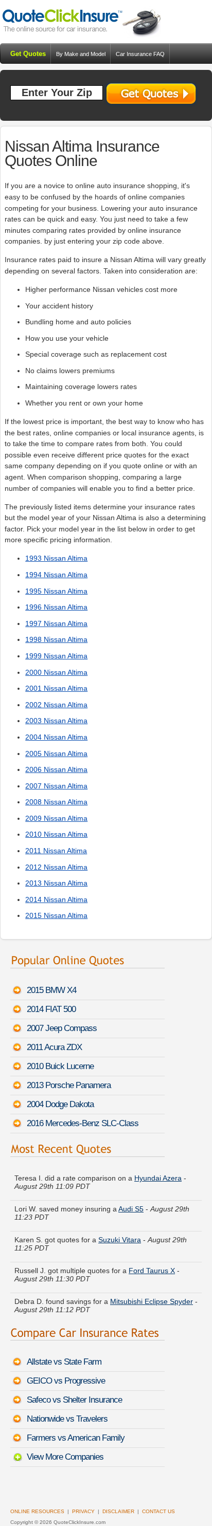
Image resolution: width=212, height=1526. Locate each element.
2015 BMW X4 (51, 990)
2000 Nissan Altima (56, 672)
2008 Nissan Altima (56, 802)
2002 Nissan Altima (56, 705)
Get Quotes (28, 54)
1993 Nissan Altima (56, 558)
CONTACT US (158, 1511)
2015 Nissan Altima (56, 915)
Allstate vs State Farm (64, 1362)
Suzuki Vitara (119, 1236)
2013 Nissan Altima (56, 883)
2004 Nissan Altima (56, 737)
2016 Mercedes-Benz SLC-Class (82, 1123)
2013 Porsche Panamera (69, 1085)
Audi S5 (131, 1205)
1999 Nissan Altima (56, 656)
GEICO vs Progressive (66, 1381)
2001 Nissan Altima (56, 688)
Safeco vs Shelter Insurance (74, 1400)
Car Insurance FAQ (140, 54)
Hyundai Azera (158, 1174)
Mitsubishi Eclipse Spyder (151, 1298)
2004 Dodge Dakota (60, 1104)
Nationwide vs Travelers (67, 1419)
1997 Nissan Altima (56, 623)
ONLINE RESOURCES (37, 1511)
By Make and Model (80, 54)
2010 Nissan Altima (56, 834)
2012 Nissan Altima (56, 867)
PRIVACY (83, 1511)
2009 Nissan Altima (56, 818)
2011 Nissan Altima (56, 851)
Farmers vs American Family (76, 1438)
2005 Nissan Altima (56, 753)
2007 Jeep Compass (62, 1028)
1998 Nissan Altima (56, 639)
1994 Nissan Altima (56, 575)
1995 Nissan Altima (56, 591)
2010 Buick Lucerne (60, 1066)
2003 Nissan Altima (56, 720)
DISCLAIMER (118, 1511)
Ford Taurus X (152, 1267)
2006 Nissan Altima (56, 769)
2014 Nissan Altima (56, 899)
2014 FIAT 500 (51, 1009)
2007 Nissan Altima (56, 786)
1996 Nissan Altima (56, 607)
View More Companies (65, 1457)
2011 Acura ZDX (54, 1047)
